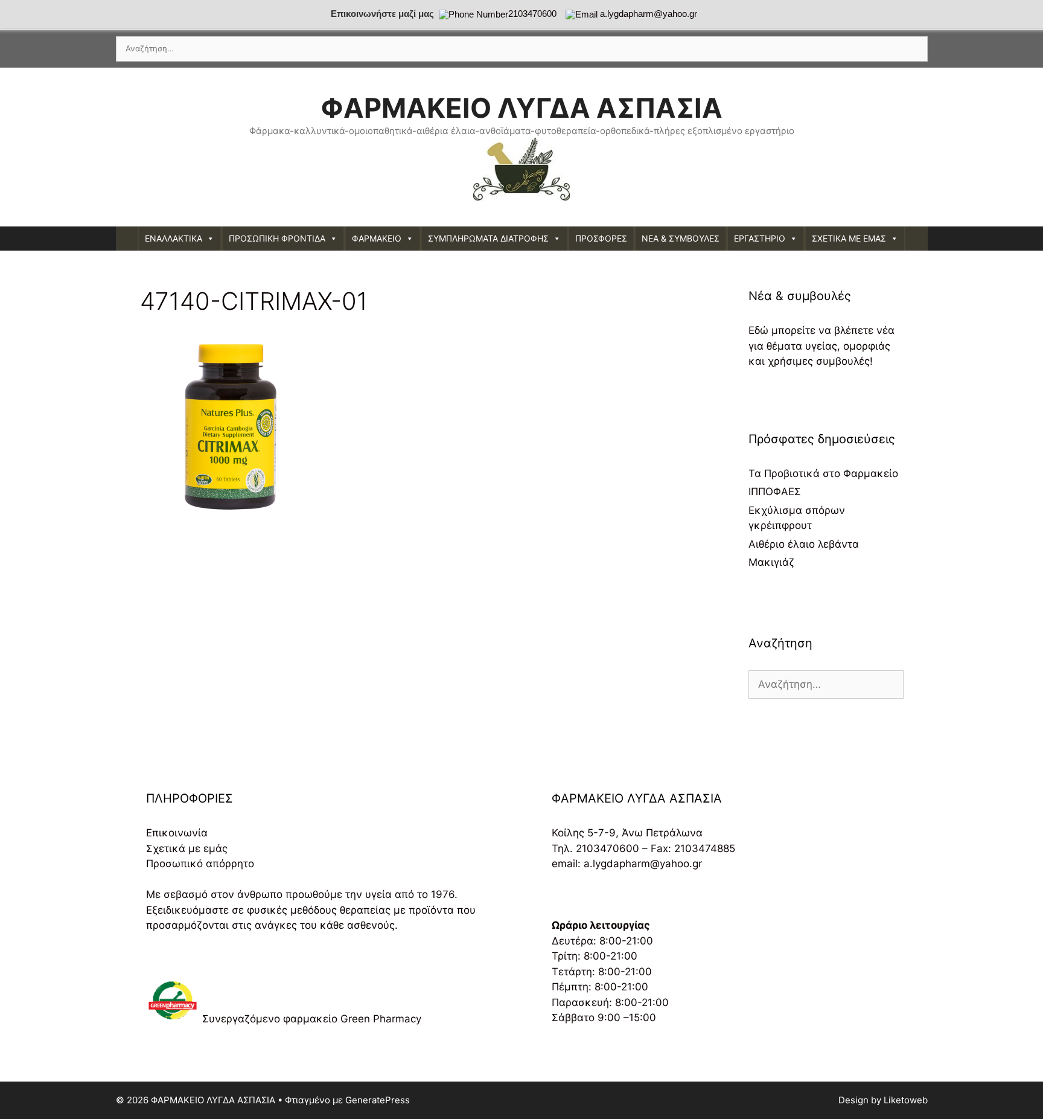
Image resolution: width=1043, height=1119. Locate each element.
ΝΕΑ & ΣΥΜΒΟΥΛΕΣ (680, 238)
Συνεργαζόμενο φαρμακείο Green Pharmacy (311, 1019)
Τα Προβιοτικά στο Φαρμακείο (823, 473)
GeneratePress (377, 1100)
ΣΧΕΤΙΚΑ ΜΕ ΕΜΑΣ (849, 238)
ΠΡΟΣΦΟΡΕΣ (601, 238)
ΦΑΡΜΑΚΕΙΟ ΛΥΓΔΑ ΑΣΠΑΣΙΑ (521, 107)
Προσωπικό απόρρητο (200, 864)
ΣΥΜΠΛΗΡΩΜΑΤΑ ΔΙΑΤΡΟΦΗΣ (488, 238)
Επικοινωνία (177, 833)
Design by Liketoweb (883, 1100)
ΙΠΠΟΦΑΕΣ (774, 492)
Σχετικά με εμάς (187, 848)
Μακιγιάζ (771, 562)
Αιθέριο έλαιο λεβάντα (803, 544)
